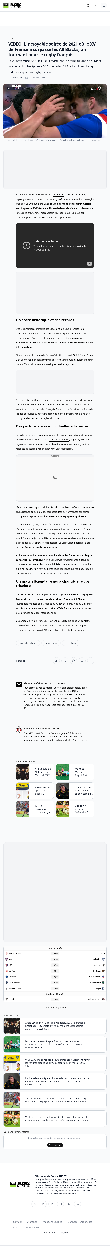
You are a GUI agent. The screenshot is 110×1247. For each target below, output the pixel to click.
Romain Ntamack (59, 439)
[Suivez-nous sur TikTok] (69, 1204)
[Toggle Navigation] (104, 5)
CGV (15, 1227)
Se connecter (55, 1145)
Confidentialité (31, 1227)
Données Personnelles (80, 1221)
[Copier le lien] (90, 660)
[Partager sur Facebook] (64, 660)
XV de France (60, 203)
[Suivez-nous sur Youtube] (60, 1204)
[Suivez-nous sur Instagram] (51, 1204)
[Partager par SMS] (82, 660)
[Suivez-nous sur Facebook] (43, 1204)
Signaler (61, 683)
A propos (32, 1221)
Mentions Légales (52, 1221)
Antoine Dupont (25, 529)
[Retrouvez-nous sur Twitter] (34, 1204)
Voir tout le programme (55, 1007)
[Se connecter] (95, 6)
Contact (17, 1221)
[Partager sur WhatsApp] (73, 660)
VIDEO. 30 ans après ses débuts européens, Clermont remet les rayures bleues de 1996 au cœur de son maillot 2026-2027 (43, 790)
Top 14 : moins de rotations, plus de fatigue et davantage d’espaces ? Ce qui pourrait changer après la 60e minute (43, 809)
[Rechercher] (88, 6)
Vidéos (12, 38)
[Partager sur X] (56, 660)
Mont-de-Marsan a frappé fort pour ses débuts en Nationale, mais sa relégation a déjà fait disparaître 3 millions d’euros (84, 772)
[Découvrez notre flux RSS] (77, 1204)
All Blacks (58, 194)
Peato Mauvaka (25, 507)
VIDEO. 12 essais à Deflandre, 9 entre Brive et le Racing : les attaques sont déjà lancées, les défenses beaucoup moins (84, 809)
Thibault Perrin (17, 77)
